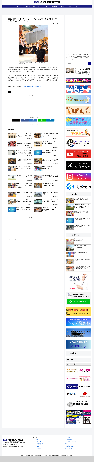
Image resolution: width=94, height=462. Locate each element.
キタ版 (37, 439)
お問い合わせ (68, 448)
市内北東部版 (39, 444)
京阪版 (37, 446)
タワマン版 (39, 442)
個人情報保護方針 (70, 446)
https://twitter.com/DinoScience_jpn (32, 86)
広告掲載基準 (68, 439)
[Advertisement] (33, 105)
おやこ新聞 (39, 448)
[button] (89, 63)
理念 (66, 444)
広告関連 (67, 437)
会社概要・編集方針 (70, 442)
